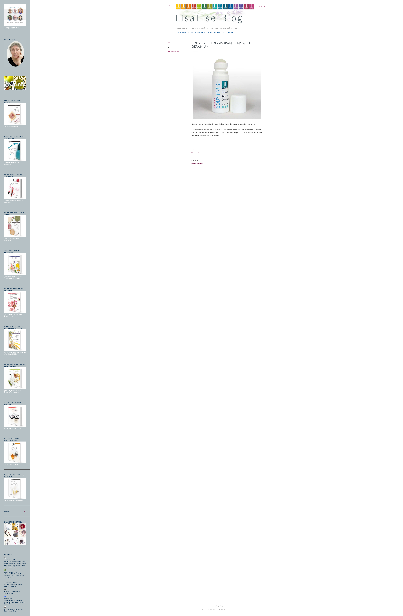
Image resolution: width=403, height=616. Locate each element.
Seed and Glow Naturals (12, 591)
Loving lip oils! (8, 593)
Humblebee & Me (10, 560)
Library (230, 33)
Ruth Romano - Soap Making (13, 609)
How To (191, 33)
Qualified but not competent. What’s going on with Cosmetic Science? (14, 602)
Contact (209, 33)
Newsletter (200, 33)
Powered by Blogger (218, 606)
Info (224, 33)
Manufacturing (173, 51)
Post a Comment (197, 164)
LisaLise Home (181, 33)
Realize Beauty (9, 598)
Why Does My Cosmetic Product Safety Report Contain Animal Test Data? (15, 575)
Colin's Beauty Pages (11, 572)
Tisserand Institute (10, 583)
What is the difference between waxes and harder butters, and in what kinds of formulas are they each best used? (15, 564)
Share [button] (170, 43)
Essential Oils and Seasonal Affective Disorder (13, 585)
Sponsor (217, 33)
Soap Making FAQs (10, 611)
